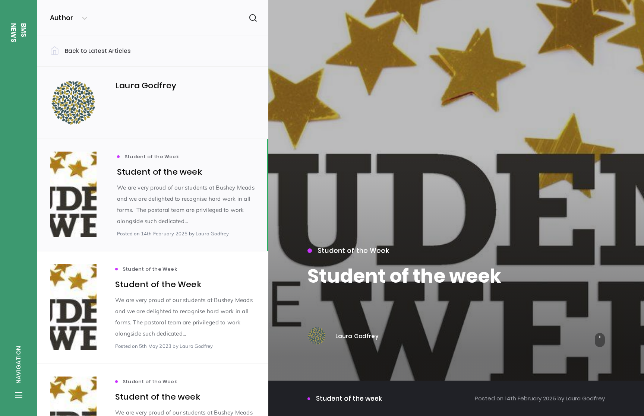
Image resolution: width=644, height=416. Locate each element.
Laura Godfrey (584, 398)
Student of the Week (353, 250)
